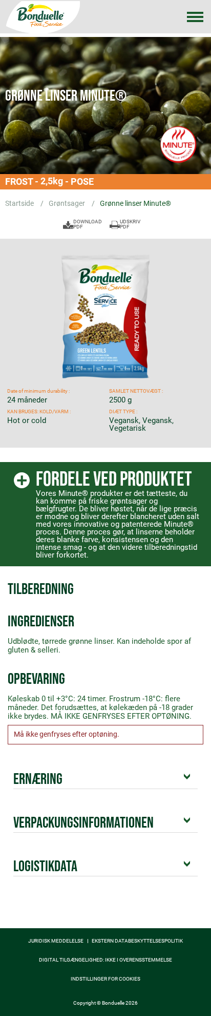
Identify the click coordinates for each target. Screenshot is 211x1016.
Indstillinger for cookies (105, 979)
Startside (20, 203)
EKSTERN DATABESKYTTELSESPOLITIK (137, 941)
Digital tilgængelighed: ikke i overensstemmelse (105, 960)
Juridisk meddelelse (55, 941)
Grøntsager (68, 203)
